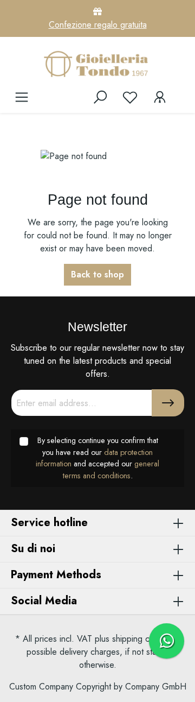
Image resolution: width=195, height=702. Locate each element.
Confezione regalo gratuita (98, 24)
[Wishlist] (130, 97)
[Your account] (160, 97)
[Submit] (168, 402)
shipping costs (138, 639)
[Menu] (21, 97)
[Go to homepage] (97, 63)
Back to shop (97, 274)
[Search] (100, 97)
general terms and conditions (111, 469)
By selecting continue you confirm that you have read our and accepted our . (97, 458)
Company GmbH (155, 686)
